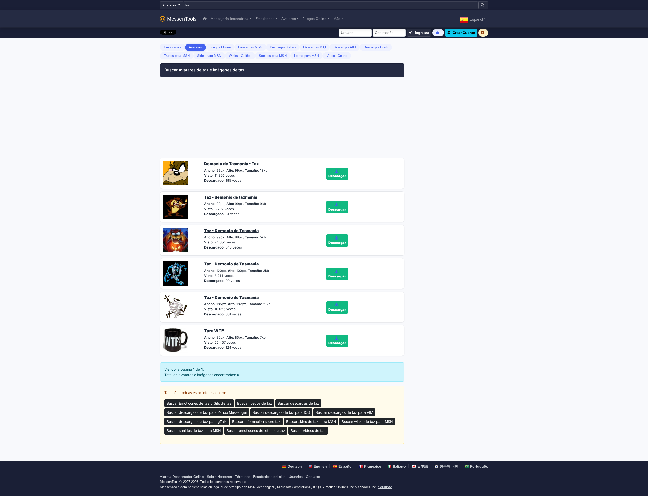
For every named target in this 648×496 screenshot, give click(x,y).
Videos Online (337, 56)
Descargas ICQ (314, 47)
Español (345, 466)
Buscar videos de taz (308, 430)
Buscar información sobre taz (256, 421)
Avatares (195, 47)
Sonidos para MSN (273, 56)
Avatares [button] (288, 19)
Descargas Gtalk (375, 47)
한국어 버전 (449, 466)
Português (479, 466)
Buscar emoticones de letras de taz (256, 430)
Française (372, 466)
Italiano (399, 466)
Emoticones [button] (264, 19)
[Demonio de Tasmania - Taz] (175, 172)
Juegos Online (220, 47)
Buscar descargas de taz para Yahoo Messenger (207, 412)
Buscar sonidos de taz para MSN (194, 430)
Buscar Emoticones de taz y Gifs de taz (199, 403)
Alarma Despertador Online (182, 476)
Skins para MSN (209, 56)
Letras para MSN (306, 56)
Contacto (313, 476)
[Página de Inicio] (204, 18)
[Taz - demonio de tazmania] (175, 206)
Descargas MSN (250, 47)
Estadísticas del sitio (269, 476)
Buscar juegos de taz (254, 403)
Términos (242, 476)
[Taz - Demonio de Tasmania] (175, 239)
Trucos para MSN (177, 56)
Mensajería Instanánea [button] (229, 19)
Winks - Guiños (240, 56)
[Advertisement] (218, 120)
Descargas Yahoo (283, 47)
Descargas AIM (344, 47)
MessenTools (181, 19)
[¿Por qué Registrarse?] (483, 33)
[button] (473, 18)
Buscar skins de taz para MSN (311, 421)
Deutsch (295, 466)
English (320, 466)
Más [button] (336, 19)
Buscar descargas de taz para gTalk (197, 421)
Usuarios (296, 476)
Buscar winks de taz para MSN (367, 421)
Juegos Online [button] (314, 19)
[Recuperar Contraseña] (438, 32)
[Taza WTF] (175, 339)
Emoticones (172, 47)
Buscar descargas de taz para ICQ (281, 412)
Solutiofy (385, 487)
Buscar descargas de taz (298, 403)
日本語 (422, 466)
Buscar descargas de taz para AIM (344, 412)
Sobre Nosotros (219, 476)
